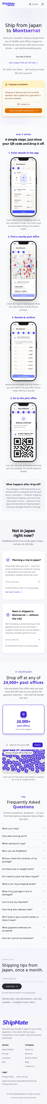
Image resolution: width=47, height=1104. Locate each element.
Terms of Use (22, 1076)
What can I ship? (10, 828)
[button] (21, 760)
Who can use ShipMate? (14, 851)
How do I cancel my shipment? (18, 938)
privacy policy (34, 588)
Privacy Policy (8, 1076)
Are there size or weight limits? (18, 869)
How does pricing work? (14, 836)
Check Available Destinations (22, 110)
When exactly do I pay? (14, 843)
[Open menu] (42, 4)
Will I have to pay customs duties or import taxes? (20, 918)
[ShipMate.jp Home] (8, 4)
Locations (6, 1058)
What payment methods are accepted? (16, 929)
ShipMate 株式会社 (19, 1094)
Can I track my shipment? (15, 902)
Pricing (5, 1053)
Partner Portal (31, 1058)
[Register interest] (39, 639)
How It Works (8, 1049)
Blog (27, 1062)
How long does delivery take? (17, 909)
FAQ (4, 1062)
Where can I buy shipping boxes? (19, 883)
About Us (29, 1049)
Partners (29, 1053)
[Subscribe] (39, 581)
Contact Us (25, 104)
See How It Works (23, 56)
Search (38, 745)
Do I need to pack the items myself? (20, 876)
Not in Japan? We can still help (22, 62)
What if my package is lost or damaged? (17, 893)
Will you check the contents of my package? (19, 860)
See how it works (12, 592)
